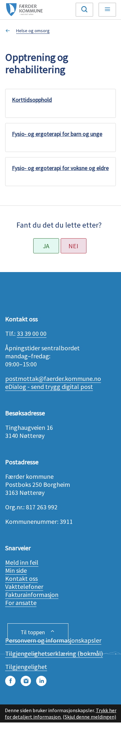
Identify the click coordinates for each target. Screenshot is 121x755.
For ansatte (20, 603)
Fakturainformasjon (31, 594)
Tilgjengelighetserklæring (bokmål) (54, 653)
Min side (16, 570)
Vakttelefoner (24, 586)
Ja (46, 246)
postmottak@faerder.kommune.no (53, 378)
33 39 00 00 (31, 333)
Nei (73, 246)
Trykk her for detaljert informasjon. (60, 713)
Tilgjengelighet (26, 667)
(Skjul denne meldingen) (89, 716)
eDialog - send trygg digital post (49, 386)
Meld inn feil (21, 562)
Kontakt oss (21, 578)
